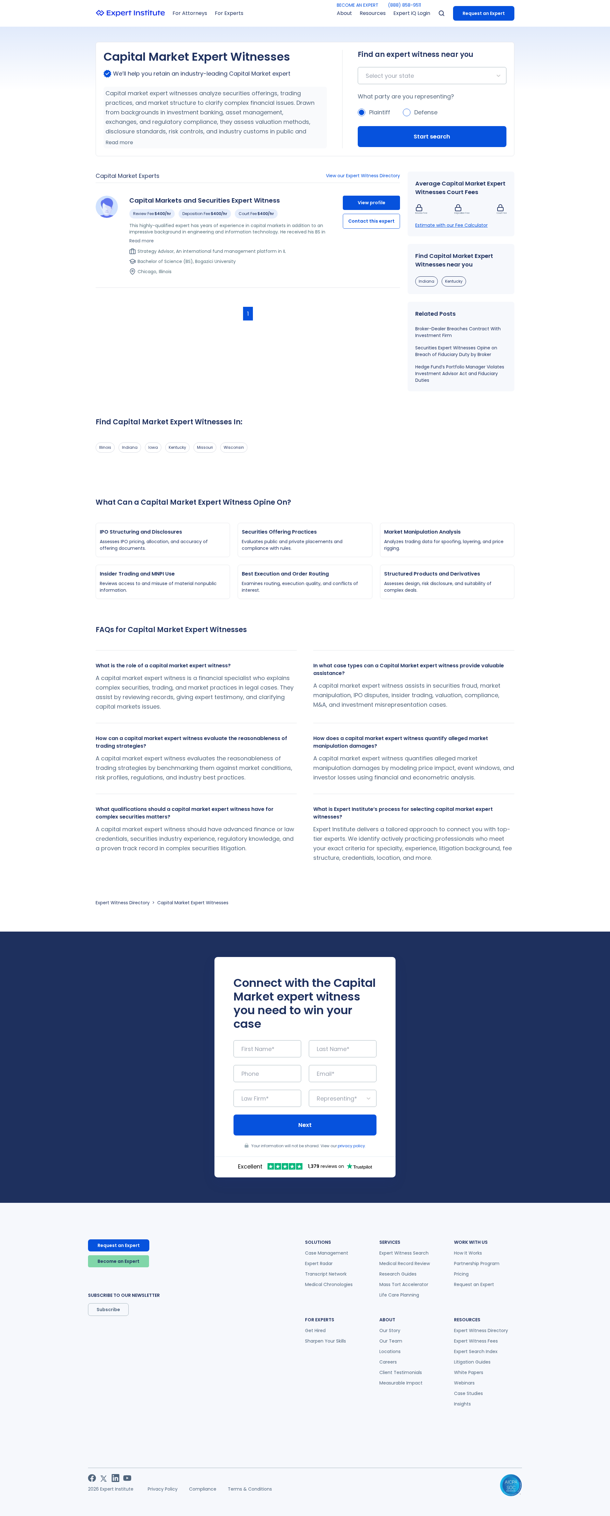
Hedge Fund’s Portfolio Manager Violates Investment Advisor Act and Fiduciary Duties (459, 373)
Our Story (389, 1330)
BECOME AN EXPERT (357, 5)
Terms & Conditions (250, 1489)
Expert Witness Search (404, 1253)
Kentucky (454, 281)
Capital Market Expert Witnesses (192, 902)
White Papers (468, 1372)
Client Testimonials (400, 1372)
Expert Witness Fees (476, 1341)
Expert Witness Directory (123, 902)
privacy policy (351, 1146)
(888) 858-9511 (404, 5)
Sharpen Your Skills (325, 1341)
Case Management (326, 1253)
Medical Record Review (404, 1263)
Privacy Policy (163, 1489)
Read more (119, 142)
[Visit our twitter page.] (104, 1478)
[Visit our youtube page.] (127, 1478)
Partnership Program (476, 1263)
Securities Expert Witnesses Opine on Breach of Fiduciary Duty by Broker (456, 351)
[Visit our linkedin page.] (115, 1478)
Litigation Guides (472, 1362)
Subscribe (108, 1309)
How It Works (468, 1253)
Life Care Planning (399, 1295)
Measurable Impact (401, 1383)
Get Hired (315, 1330)
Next (305, 1125)
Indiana (426, 281)
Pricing (461, 1274)
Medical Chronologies (329, 1284)
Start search (432, 136)
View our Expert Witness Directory (363, 175)
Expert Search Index (476, 1351)
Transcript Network (326, 1274)
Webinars (464, 1383)
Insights (462, 1404)
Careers (388, 1362)
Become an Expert (118, 1261)
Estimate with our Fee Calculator (451, 225)
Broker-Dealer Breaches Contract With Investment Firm (458, 332)
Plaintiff (379, 112)
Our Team (390, 1341)
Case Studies (468, 1393)
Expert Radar (319, 1263)
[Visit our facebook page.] (92, 1478)
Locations (390, 1351)
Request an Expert (484, 13)
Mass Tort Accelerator (403, 1284)
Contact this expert (371, 221)
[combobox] (366, 75)
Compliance (202, 1489)
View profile (371, 202)
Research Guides (398, 1274)
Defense (425, 112)
